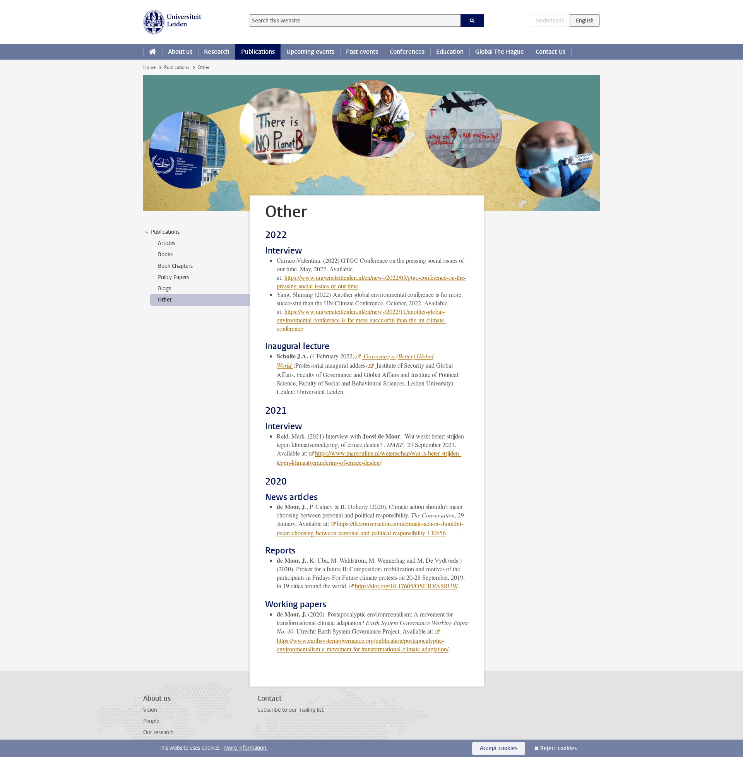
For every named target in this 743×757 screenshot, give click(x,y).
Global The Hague (499, 52)
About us (180, 52)
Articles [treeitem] (166, 243)
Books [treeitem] (165, 254)
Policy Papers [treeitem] (173, 277)
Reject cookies (558, 748)
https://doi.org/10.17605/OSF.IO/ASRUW (406, 586)
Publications (258, 52)
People (151, 721)
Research (216, 52)
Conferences (407, 52)
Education (450, 52)
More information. (246, 748)
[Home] (152, 52)
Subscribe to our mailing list (290, 710)
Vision (150, 710)
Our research (158, 732)
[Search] (472, 20)
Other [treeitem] (165, 299)
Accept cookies (498, 748)
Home (149, 67)
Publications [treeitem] (165, 232)
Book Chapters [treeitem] (175, 266)
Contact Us (550, 52)
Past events (362, 52)
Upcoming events (310, 52)
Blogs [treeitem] (164, 288)
